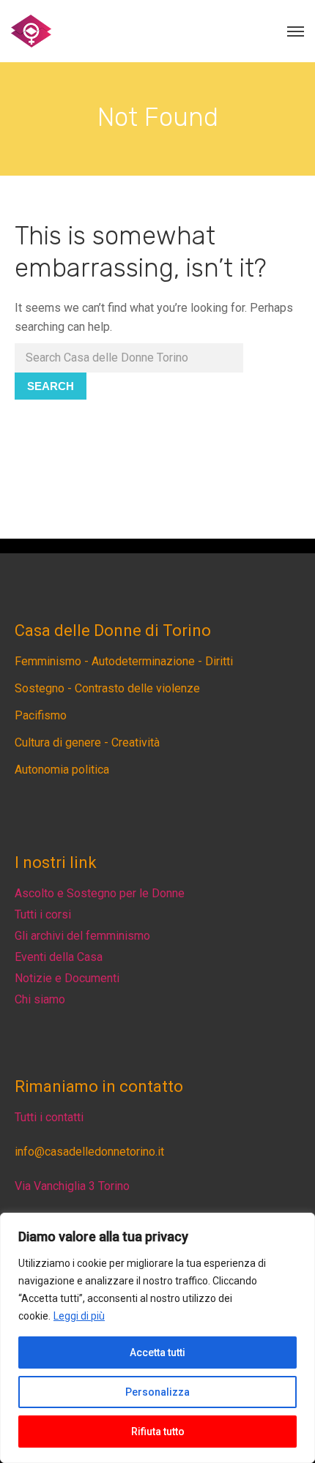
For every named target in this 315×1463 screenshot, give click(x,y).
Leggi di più (79, 1316)
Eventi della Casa (59, 957)
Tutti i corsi (43, 914)
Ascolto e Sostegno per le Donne (100, 893)
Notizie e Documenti (67, 978)
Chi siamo (40, 999)
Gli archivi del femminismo (82, 936)
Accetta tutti (157, 1352)
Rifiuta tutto (158, 1431)
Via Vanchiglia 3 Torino (72, 1186)
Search (50, 386)
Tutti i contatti (49, 1117)
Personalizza (157, 1392)
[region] (157, 1338)
